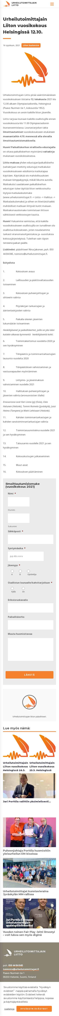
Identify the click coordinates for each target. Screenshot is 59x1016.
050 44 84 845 (15, 965)
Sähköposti (15, 531)
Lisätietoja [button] (9, 1009)
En (23, 591)
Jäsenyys (14, 565)
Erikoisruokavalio (18, 600)
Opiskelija (31, 574)
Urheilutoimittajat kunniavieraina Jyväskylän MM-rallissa (25, 893)
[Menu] (52, 4)
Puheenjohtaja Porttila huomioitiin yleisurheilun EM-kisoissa (26, 852)
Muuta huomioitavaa (20, 633)
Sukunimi (12, 526)
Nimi (12, 493)
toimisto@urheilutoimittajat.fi (21, 969)
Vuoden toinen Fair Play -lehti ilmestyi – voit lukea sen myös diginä (29, 933)
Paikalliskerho (16, 616)
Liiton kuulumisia (31, 45)
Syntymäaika (16, 548)
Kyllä (13, 591)
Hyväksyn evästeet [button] (34, 1009)
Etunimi (11, 510)
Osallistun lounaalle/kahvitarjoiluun (30, 582)
